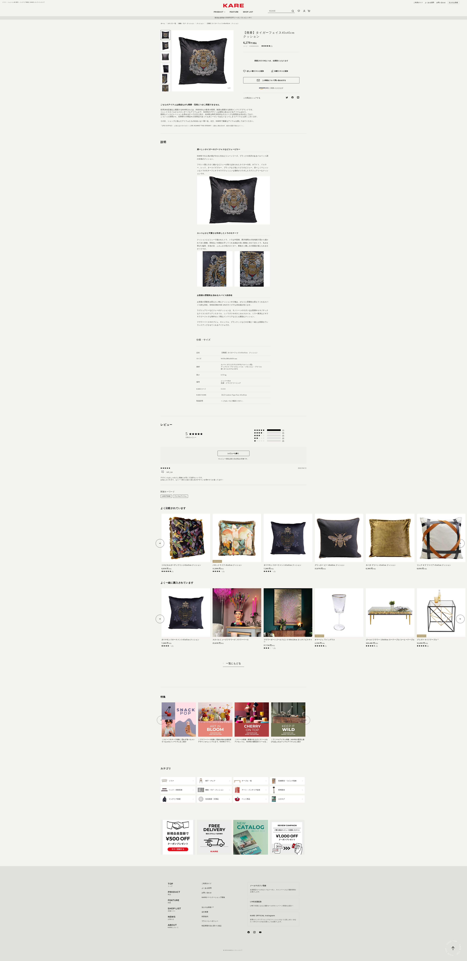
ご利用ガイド (418, 2)
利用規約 (205, 916)
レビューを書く (233, 453)
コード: (245, 46)
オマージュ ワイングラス (325, 640)
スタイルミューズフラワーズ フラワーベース (231, 640)
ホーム (163, 23)
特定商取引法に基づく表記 (212, 926)
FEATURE (234, 12)
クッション (200, 23)
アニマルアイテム (180, 496)
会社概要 (205, 912)
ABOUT (173, 926)
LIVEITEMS (166, 496)
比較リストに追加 (281, 71)
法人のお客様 (453, 2)
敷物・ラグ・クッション (186, 23)
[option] (233, 17)
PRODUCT (174, 893)
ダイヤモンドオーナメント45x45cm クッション (282, 565)
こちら (225, 401)
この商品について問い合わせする (274, 80)
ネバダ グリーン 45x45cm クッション (381, 565)
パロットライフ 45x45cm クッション (227, 565)
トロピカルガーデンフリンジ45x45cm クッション (181, 565)
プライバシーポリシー (210, 921)
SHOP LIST (248, 12)
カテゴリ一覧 (172, 23)
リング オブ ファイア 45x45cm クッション (434, 565)
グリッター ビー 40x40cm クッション (330, 565)
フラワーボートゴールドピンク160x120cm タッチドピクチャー (288, 641)
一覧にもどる (233, 663)
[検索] (293, 11)
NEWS (171, 917)
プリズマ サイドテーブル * (428, 640)
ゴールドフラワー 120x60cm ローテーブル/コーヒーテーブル (390, 640)
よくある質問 (429, 2)
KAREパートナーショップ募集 (213, 897)
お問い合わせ (441, 2)
